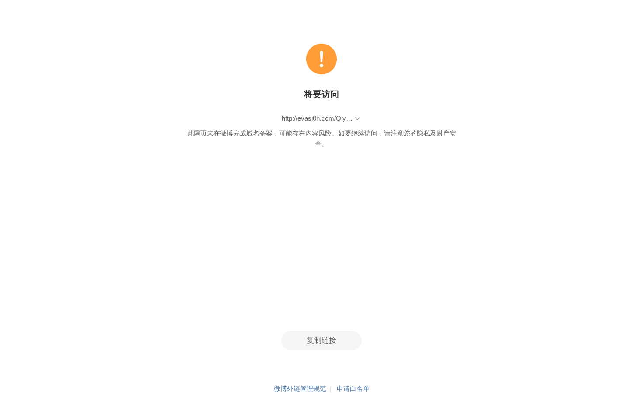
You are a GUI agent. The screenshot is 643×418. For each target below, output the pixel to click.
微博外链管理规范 (300, 388)
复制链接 (321, 340)
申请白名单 (353, 388)
